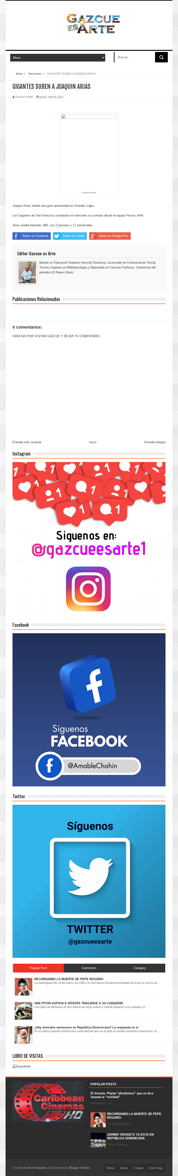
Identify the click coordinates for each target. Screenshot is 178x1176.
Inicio (19, 73)
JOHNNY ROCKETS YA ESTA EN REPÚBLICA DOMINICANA (130, 1136)
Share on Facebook (35, 236)
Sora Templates (37, 1168)
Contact (138, 1168)
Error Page (156, 1168)
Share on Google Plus (113, 236)
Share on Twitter (74, 236)
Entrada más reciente (27, 442)
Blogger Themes (79, 1168)
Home (110, 1168)
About (124, 1168)
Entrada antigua (154, 442)
